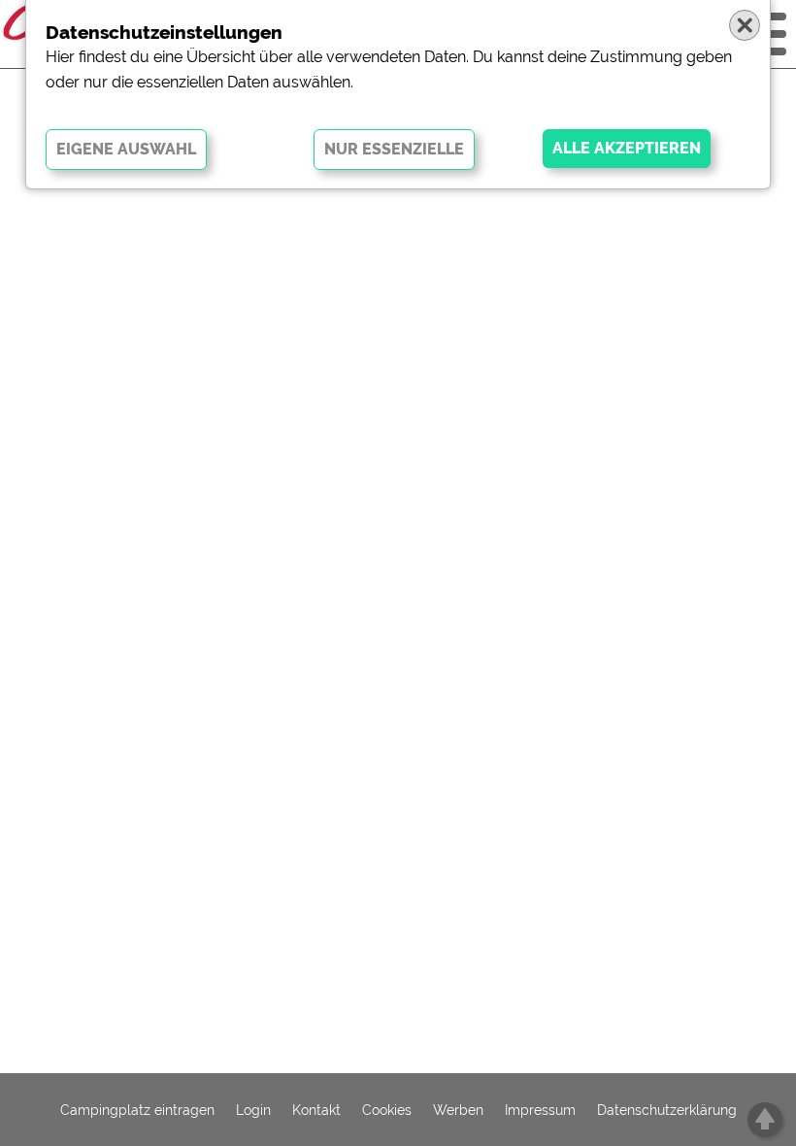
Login (253, 1110)
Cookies (387, 1110)
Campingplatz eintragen (137, 1110)
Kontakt (316, 1110)
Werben (458, 1110)
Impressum (540, 1110)
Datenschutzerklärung (667, 1110)
